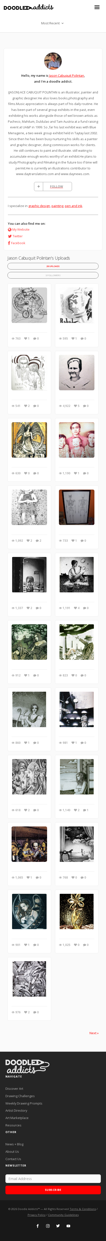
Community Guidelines (63, 1215)
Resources (13, 1125)
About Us (12, 1151)
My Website (21, 229)
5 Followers (53, 275)
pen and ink (73, 206)
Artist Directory (16, 1110)
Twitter (18, 236)
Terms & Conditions (83, 1209)
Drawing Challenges (20, 1096)
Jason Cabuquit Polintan (66, 75)
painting (57, 206)
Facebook (18, 243)
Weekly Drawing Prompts (23, 1103)
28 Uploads (53, 266)
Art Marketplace (17, 1118)
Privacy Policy (37, 1215)
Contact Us (13, 1159)
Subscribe (53, 1190)
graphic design (39, 206)
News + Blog (14, 1144)
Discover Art (14, 1088)
